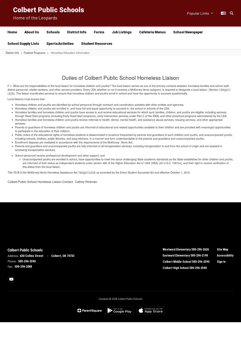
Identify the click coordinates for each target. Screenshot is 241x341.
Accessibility (225, 255)
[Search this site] (231, 13)
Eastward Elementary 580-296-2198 (185, 255)
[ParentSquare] (89, 310)
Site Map (222, 249)
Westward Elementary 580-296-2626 (186, 249)
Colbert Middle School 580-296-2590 (186, 261)
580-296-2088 (23, 266)
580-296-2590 (27, 261)
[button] (200, 13)
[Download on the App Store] (151, 310)
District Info (12, 53)
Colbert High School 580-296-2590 (185, 268)
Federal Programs (34, 53)
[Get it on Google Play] (119, 310)
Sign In (221, 261)
